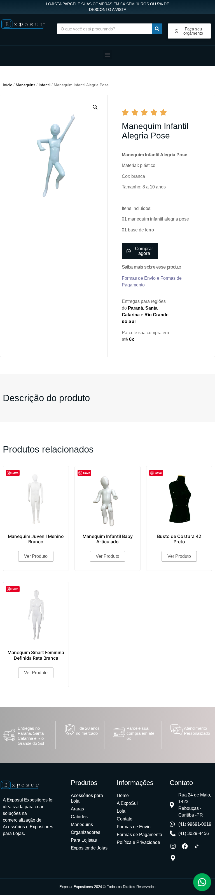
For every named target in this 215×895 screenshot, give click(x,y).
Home (123, 795)
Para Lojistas (84, 840)
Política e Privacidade (138, 842)
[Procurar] (157, 28)
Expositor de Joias (89, 848)
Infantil (44, 85)
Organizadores (85, 832)
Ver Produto (36, 556)
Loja (121, 811)
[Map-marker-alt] (173, 858)
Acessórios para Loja (87, 798)
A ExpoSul (127, 803)
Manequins (25, 85)
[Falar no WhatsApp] (202, 882)
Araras (77, 809)
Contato (124, 819)
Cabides (79, 816)
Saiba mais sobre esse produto (151, 267)
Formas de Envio (134, 826)
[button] (107, 54)
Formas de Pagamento (139, 834)
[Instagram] (173, 846)
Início (7, 85)
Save (14, 473)
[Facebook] (185, 846)
